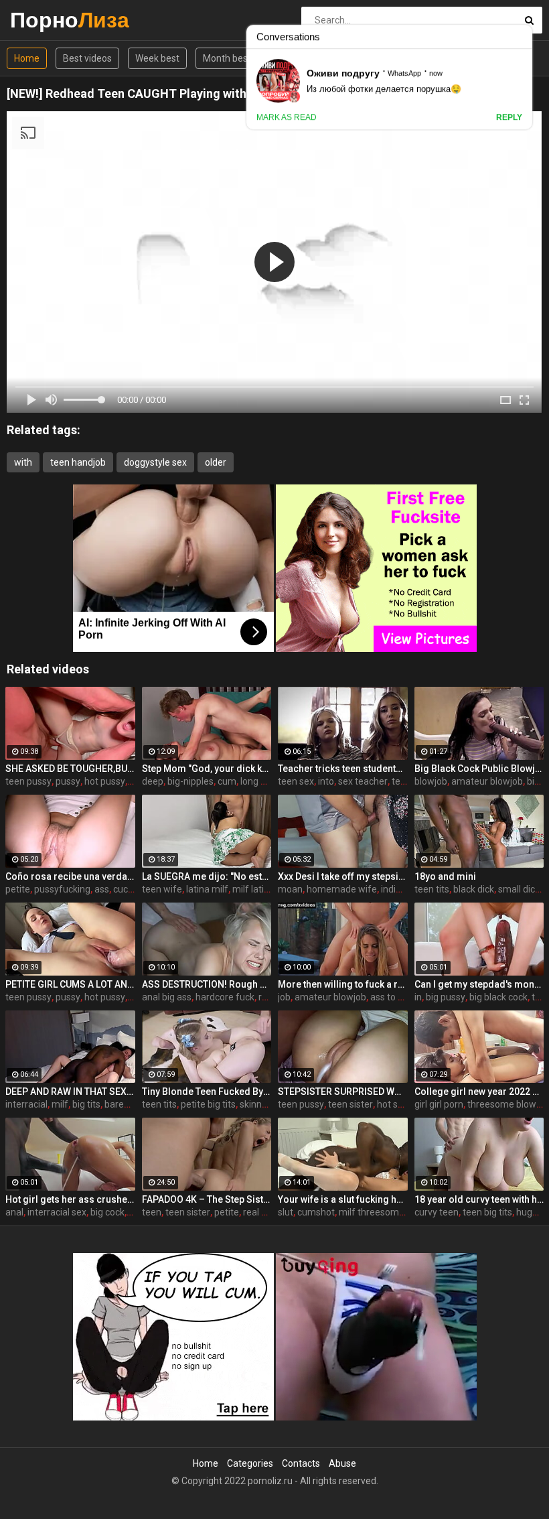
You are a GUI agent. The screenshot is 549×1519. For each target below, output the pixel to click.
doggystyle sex (155, 462)
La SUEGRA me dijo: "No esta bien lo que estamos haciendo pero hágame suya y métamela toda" (207, 876)
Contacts (301, 1463)
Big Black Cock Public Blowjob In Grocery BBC (479, 768)
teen (151, 1212)
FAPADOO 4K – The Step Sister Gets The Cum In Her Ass (207, 1199)
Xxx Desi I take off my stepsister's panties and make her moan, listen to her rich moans (343, 876)
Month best (227, 58)
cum (227, 781)
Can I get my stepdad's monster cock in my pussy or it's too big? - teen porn (479, 984)
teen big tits (487, 1212)
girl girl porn (438, 1104)
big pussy (445, 997)
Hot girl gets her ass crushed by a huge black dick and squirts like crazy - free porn (70, 1199)
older (215, 462)
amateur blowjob (487, 781)
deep (152, 781)
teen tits (431, 889)
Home (27, 58)
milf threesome (371, 1212)
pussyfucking (62, 889)
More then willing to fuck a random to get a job (343, 984)
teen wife (162, 889)
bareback (124, 1104)
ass (101, 889)
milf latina (253, 889)
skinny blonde (268, 1104)
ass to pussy (396, 997)
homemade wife (342, 889)
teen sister (350, 1104)
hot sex (392, 1104)
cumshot (316, 1212)
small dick (519, 889)
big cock (107, 1212)
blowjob (430, 781)
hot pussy (104, 781)
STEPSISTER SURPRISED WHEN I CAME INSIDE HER (343, 1091)
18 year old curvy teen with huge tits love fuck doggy (479, 1199)
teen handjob (78, 462)
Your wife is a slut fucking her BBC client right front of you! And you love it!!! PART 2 (343, 1199)
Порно (45, 20)
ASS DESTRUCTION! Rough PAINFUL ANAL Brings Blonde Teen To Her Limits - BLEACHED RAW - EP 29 (207, 984)
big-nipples (190, 781)
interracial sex (56, 1212)
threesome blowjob (508, 1104)
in (418, 997)
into (326, 781)
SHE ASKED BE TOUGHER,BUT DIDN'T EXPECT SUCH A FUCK (70, 768)
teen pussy (28, 781)
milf (60, 1104)
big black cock (498, 997)
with (23, 462)
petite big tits (208, 1104)
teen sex (296, 781)
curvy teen (436, 1212)
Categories (250, 1463)
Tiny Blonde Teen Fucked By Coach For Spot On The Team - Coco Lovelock (207, 1091)
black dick (473, 889)
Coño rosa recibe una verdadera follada (70, 876)
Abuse (342, 1463)
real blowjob (268, 1212)
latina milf (207, 889)
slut (285, 1212)
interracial (26, 1104)
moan (290, 889)
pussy (68, 781)
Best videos (87, 58)
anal (14, 1212)
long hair (258, 781)
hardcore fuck (224, 997)
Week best (157, 58)
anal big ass (166, 997)
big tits (86, 1104)
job (284, 997)
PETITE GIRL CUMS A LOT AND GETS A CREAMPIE (70, 984)
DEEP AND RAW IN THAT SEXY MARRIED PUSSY (70, 1091)
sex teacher (363, 781)
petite (17, 889)
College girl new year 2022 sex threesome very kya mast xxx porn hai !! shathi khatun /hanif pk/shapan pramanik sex (479, 1091)
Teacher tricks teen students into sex (343, 768)
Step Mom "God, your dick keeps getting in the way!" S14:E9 (207, 768)
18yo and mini (445, 876)
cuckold (129, 889)
